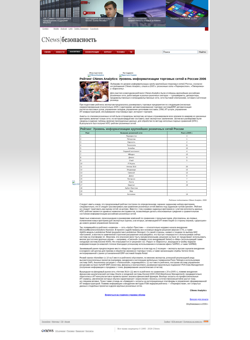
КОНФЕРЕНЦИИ (92, 52)
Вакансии (80, 331)
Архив (67, 322)
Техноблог (46, 322)
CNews (156, 329)
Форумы (55, 322)
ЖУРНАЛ (107, 52)
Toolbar (167, 322)
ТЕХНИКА (121, 52)
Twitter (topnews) (81, 29)
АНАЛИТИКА (75, 52)
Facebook (94, 29)
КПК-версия (177, 322)
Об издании (60, 331)
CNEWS (47, 52)
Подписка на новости (192, 322)
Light (70, 29)
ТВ (131, 52)
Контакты (90, 331)
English (45, 29)
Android (64, 29)
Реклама (70, 331)
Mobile (56, 29)
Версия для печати (199, 299)
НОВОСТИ (60, 52)
